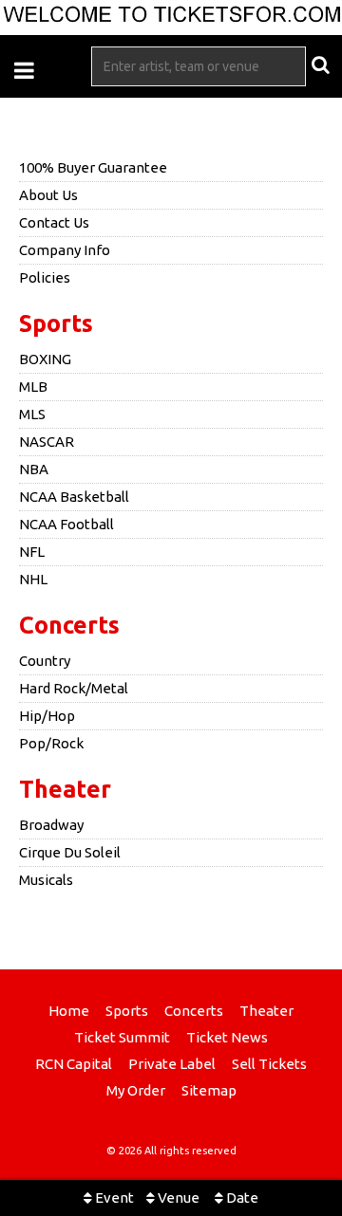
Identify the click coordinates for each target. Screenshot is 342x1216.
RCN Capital (73, 1064)
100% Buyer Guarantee (93, 167)
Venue (177, 1197)
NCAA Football (66, 524)
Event (113, 1197)
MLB (33, 386)
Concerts (69, 625)
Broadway (51, 825)
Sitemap (209, 1090)
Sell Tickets (269, 1064)
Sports (56, 323)
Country (44, 661)
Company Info (64, 250)
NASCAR (46, 441)
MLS (32, 414)
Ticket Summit (122, 1037)
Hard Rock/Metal (73, 688)
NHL (33, 579)
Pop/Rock (51, 743)
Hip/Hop (47, 716)
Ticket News (227, 1037)
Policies (44, 277)
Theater (65, 789)
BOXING (45, 359)
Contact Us (54, 222)
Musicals (46, 880)
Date (240, 1197)
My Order (135, 1090)
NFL (32, 552)
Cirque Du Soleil (70, 852)
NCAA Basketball (74, 496)
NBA (33, 469)
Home (68, 1011)
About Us (48, 195)
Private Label (172, 1064)
